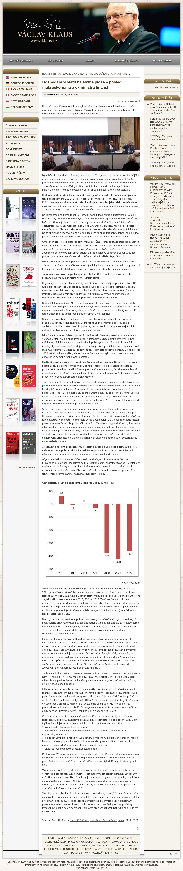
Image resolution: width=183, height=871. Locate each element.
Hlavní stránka (21, 60)
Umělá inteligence (97, 868)
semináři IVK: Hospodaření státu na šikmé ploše (97, 820)
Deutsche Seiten (22, 83)
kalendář (97, 853)
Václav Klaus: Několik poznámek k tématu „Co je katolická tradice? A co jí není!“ (163, 109)
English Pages (21, 77)
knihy (108, 853)
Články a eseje (16, 125)
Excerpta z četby (18, 161)
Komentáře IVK (16, 172)
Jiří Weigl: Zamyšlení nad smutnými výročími (163, 164)
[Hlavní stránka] (44, 25)
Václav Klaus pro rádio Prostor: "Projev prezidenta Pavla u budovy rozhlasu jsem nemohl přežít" (162, 151)
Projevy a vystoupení (21, 137)
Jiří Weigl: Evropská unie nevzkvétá (161, 138)
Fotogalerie (162, 60)
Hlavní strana (51, 73)
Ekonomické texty (19, 131)
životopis (72, 838)
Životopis (56, 60)
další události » (166, 87)
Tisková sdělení (126, 60)
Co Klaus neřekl (18, 155)
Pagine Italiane (21, 89)
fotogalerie (107, 838)
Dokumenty (14, 149)
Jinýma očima (15, 167)
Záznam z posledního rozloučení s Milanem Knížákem (162, 255)
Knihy (91, 60)
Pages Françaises (23, 95)
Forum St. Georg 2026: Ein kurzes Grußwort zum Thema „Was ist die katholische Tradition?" (163, 124)
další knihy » (26, 467)
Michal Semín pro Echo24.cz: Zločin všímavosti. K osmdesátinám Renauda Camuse (160, 240)
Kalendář (162, 81)
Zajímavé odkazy (17, 179)
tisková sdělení (89, 838)
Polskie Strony (22, 107)
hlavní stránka (56, 838)
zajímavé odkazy (125, 845)
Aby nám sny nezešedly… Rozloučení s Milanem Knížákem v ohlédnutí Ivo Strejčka (162, 223)
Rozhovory (14, 143)
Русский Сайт (20, 101)
